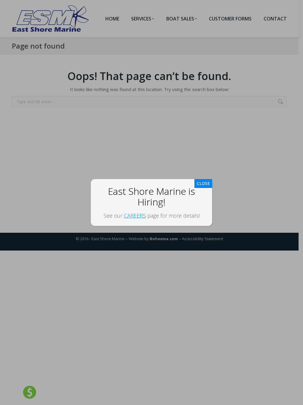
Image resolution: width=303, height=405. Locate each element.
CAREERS (135, 215)
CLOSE (203, 183)
